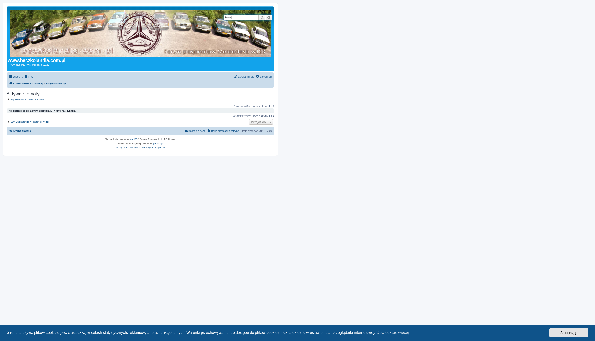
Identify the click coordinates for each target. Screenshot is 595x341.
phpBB (134, 139)
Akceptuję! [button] (569, 333)
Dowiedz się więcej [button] (393, 333)
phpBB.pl (158, 143)
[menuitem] (28, 76)
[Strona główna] (150, 33)
